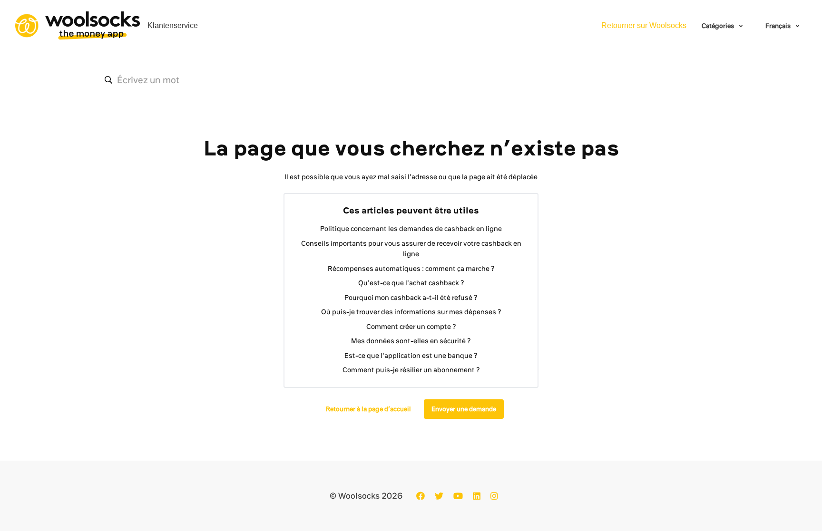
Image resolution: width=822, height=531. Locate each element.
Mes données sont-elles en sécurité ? (411, 341)
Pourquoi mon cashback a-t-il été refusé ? (411, 297)
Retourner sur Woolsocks (643, 25)
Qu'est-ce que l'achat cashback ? (411, 283)
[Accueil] (77, 25)
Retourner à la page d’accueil (368, 409)
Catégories (718, 25)
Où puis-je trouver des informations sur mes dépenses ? (411, 312)
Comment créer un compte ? (411, 326)
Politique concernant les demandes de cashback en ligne (411, 228)
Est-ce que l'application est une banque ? (411, 355)
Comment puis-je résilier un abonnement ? (411, 370)
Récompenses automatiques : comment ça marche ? (411, 268)
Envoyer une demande (463, 409)
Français (778, 25)
